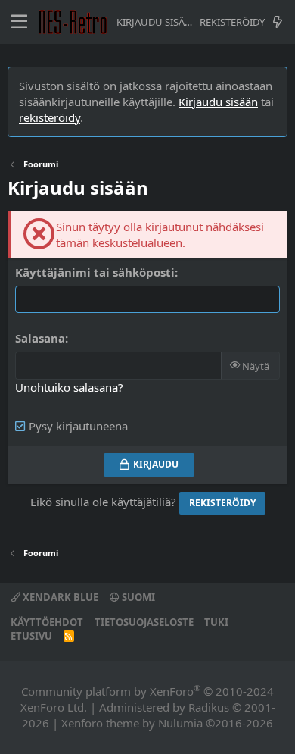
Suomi (137, 597)
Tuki (216, 622)
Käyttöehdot (47, 622)
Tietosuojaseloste (144, 622)
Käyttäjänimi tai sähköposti (95, 272)
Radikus (208, 707)
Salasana (40, 338)
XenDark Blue (59, 597)
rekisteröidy (49, 117)
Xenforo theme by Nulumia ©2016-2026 (167, 723)
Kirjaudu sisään (218, 101)
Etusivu (31, 636)
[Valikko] (19, 22)
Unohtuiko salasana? (69, 387)
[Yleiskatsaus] (277, 22)
